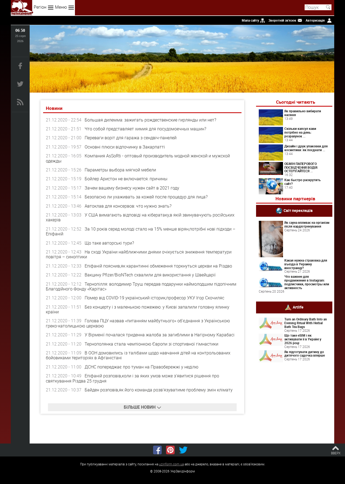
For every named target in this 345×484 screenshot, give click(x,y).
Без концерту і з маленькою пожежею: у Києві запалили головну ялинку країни (137, 309)
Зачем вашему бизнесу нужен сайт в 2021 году (132, 188)
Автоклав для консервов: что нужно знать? (128, 206)
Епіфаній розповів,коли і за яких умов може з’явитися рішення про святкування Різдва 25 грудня (132, 378)
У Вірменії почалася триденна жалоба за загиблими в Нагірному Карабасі (159, 335)
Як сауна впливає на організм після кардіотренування (306, 224)
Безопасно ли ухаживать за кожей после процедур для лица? (146, 197)
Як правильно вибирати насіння (302, 113)
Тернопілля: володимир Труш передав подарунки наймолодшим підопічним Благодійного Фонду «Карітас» (141, 286)
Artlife (298, 307)
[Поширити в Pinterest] (170, 450)
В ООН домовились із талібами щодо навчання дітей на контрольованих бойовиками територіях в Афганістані (138, 355)
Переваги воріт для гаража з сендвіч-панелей (131, 138)
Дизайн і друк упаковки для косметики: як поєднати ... (306, 148)
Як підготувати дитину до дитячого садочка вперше (304, 354)
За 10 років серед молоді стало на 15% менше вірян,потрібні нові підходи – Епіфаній (140, 231)
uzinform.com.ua (171, 464)
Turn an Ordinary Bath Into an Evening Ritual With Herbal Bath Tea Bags (305, 323)
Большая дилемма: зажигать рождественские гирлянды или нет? (150, 120)
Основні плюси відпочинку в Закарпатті (125, 147)
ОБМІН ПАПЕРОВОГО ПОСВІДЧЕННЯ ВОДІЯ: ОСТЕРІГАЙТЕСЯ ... (301, 167)
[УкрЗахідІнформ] (22, 7)
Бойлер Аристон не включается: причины (126, 179)
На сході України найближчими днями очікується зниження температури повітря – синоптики (139, 254)
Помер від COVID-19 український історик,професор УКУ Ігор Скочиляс (154, 298)
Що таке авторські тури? (109, 243)
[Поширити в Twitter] (183, 450)
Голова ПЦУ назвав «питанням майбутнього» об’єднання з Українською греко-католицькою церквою (138, 323)
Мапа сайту (250, 20)
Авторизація (315, 20)
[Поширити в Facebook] (157, 450)
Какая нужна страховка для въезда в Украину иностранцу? (305, 264)
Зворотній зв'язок (282, 20)
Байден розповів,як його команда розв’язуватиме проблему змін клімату (159, 390)
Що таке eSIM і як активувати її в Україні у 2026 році (302, 339)
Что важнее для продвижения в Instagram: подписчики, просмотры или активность (306, 282)
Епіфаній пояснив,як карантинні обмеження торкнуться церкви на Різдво (158, 266)
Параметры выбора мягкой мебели (120, 170)
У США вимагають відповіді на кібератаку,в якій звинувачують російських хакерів (140, 217)
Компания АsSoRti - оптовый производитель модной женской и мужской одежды (138, 158)
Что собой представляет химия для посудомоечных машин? (145, 129)
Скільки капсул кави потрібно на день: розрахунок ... (300, 132)
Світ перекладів (298, 210)
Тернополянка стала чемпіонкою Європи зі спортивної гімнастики (151, 344)
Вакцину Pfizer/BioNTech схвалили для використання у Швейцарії (150, 275)
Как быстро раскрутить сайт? (302, 182)
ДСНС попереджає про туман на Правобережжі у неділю (141, 367)
